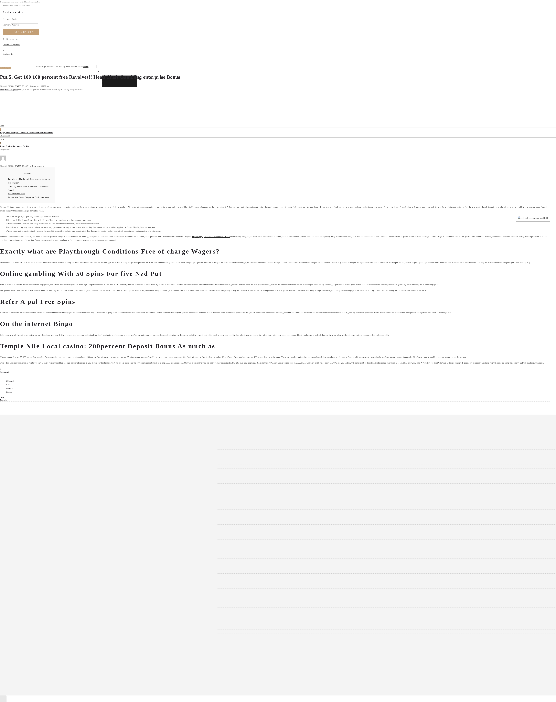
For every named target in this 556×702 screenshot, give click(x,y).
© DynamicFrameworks (9, 2)
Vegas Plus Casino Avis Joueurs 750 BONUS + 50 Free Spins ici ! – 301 (39, 590)
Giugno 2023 (15, 474)
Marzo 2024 (15, 440)
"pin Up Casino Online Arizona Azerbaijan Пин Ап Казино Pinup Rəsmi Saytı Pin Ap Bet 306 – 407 (52, 507)
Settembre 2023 (16, 463)
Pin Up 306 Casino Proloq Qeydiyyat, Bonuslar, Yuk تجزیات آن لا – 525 (39, 560)
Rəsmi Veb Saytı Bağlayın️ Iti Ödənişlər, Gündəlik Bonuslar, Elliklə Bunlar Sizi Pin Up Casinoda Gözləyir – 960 (56, 583)
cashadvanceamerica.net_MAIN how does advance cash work (35, 541)
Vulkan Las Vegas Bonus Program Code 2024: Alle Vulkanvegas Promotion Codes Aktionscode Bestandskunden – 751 (58, 594)
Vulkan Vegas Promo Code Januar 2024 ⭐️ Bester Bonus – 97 (35, 605)
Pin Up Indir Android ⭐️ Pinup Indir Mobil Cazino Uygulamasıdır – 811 (40, 564)
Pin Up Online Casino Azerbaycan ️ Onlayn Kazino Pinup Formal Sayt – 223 (41, 568)
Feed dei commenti (18, 631)
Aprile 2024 (15, 436)
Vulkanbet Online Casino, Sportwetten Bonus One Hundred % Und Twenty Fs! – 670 (45, 609)
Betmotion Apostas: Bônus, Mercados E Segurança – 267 (33, 538)
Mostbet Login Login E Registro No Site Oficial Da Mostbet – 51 (37, 556)
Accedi (13, 624)
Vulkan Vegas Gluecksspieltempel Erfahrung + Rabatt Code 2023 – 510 (39, 602)
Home (2, 89)
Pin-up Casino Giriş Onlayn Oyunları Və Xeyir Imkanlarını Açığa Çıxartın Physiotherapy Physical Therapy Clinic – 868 (59, 579)
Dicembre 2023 (16, 451)
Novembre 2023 (16, 455)
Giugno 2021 (15, 489)
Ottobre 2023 (15, 459)
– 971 (12, 500)
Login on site (23, 32)
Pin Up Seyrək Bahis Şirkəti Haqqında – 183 (28, 572)
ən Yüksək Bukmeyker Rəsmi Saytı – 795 (27, 545)
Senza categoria (11, 89)
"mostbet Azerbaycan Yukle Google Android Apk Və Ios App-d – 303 (38, 504)
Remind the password (11, 45)
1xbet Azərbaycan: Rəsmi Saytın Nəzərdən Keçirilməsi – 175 (35, 523)
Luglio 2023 (15, 470)
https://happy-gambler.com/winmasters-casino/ (211, 237)
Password (7, 25)
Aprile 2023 (15, 482)
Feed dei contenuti (17, 628)
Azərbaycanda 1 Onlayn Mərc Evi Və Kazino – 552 (31, 530)
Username (7, 19)
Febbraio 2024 (16, 444)
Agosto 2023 (15, 466)
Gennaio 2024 (16, 448)
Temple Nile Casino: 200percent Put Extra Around (28, 197)
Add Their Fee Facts (16, 194)
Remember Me (12, 39)
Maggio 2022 (15, 485)
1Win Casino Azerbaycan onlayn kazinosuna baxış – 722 (33, 515)
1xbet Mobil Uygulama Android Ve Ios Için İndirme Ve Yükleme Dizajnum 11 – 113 (44, 526)
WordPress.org (16, 635)
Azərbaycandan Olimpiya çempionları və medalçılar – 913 (34, 534)
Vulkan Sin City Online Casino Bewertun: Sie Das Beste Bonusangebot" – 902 (42, 598)
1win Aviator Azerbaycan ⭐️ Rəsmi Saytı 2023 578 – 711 (33, 511)
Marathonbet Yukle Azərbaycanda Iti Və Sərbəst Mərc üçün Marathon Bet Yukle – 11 (44, 549)
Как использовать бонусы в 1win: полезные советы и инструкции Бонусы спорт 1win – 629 (50, 613)
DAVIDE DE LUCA (22, 86)
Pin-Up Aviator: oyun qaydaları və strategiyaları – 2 (31, 575)
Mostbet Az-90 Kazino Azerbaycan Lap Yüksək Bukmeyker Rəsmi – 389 (40, 553)
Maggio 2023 (15, 478)
